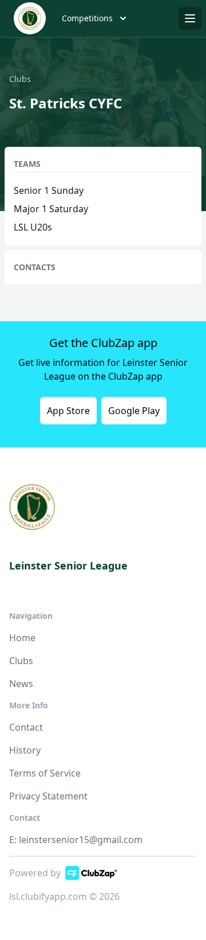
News (21, 683)
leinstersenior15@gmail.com (80, 839)
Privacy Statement (48, 796)
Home (22, 637)
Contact (26, 727)
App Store (68, 410)
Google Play (134, 410)
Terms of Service (45, 773)
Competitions (87, 18)
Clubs (21, 660)
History (25, 750)
